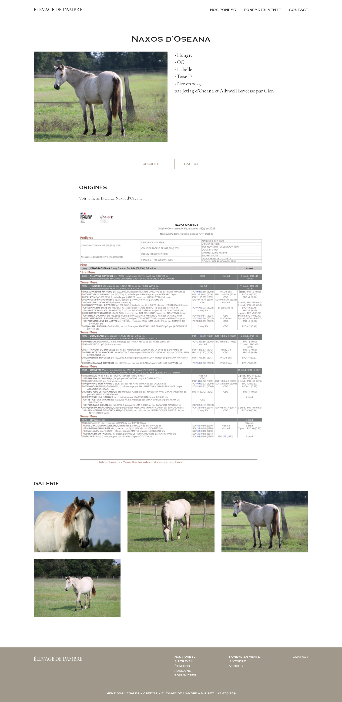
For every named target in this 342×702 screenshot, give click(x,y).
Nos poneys (223, 9)
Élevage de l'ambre (58, 9)
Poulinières (185, 675)
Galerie (192, 164)
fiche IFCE (100, 198)
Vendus (236, 666)
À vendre (237, 661)
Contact (298, 9)
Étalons (182, 666)
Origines (151, 164)
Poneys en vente (262, 9)
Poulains (182, 670)
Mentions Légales (123, 693)
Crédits (150, 693)
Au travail (184, 661)
